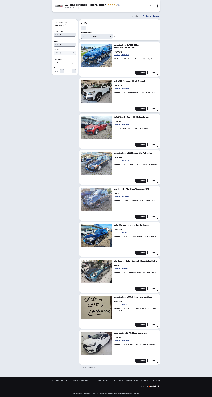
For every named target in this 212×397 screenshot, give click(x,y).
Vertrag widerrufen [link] (73, 380)
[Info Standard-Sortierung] (114, 36)
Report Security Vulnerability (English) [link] (147, 380)
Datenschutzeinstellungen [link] (101, 380)
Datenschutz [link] (85, 380)
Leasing (70, 63)
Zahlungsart (58, 59)
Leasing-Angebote (107, 393)
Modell (56, 49)
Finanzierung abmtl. (121, 55)
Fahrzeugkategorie (60, 22)
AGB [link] (62, 380)
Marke (56, 41)
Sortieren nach (86, 32)
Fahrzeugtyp (58, 31)
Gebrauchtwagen (90, 393)
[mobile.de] (154, 386)
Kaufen (59, 63)
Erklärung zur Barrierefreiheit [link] (122, 380)
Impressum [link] (56, 380)
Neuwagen (79, 393)
